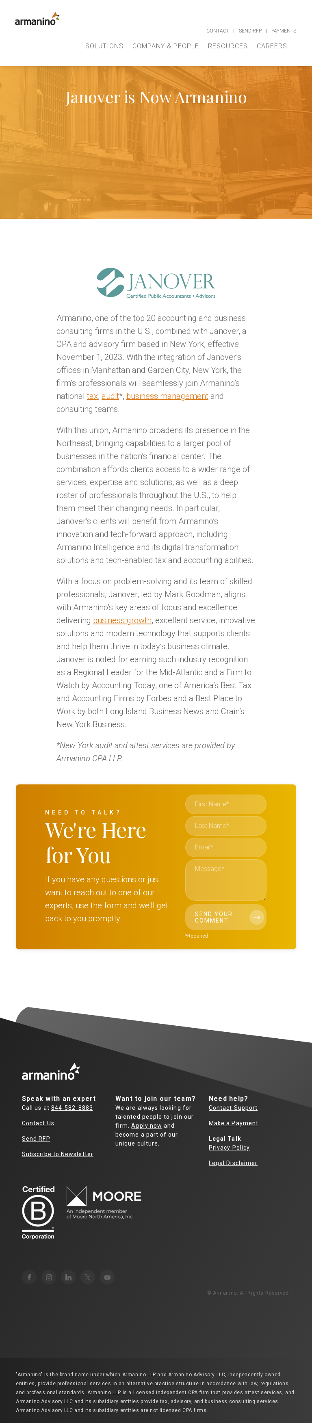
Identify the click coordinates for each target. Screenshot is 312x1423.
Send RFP (36, 1138)
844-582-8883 (72, 1108)
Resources (228, 46)
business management (167, 396)
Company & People (165, 46)
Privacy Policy (229, 1147)
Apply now (146, 1125)
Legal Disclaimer (233, 1163)
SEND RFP (250, 31)
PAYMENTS (283, 31)
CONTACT (217, 31)
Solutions (104, 46)
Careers (272, 46)
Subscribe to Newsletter (57, 1154)
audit (110, 396)
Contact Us (38, 1123)
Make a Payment (233, 1123)
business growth (122, 620)
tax (92, 396)
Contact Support (233, 1108)
